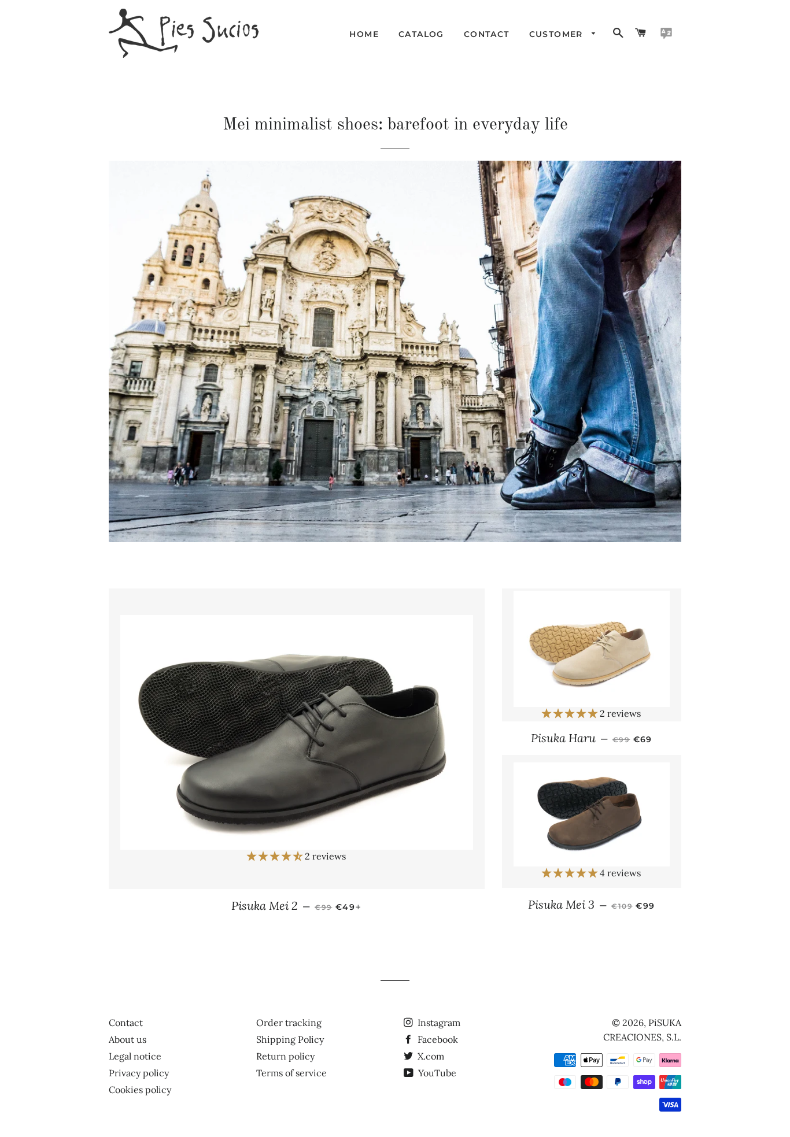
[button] (276, 856)
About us (127, 1039)
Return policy (285, 1056)
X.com (429, 1056)
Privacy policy (139, 1073)
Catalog (421, 34)
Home (364, 34)
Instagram (437, 1022)
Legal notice (135, 1056)
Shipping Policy (290, 1039)
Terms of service (291, 1073)
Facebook (436, 1039)
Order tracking (289, 1022)
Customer (557, 34)
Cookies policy (140, 1089)
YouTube (436, 1073)
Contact (487, 34)
